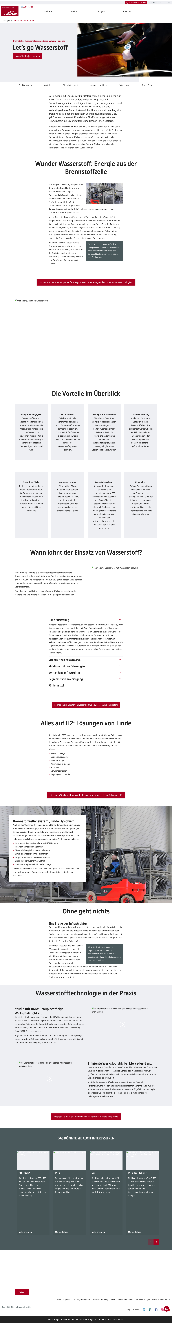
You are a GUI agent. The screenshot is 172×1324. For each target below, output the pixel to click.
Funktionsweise (25, 85)
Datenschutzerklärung (100, 1299)
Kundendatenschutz (125, 1299)
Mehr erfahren (25, 1232)
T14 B (57, 1172)
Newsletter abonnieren (160, 1299)
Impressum (67, 1299)
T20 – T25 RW (24, 1172)
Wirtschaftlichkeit (70, 85)
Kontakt (113, 1299)
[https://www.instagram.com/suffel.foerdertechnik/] (162, 1309)
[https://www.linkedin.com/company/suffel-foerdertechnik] (144, 1309)
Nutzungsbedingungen (82, 1299)
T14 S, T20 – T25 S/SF (137, 1172)
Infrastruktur (124, 85)
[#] (120, 620)
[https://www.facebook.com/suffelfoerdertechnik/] (156, 1309)
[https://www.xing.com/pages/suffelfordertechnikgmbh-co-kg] (150, 1309)
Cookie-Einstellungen (142, 1299)
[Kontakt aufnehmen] (166, 1308)
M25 (93, 1172)
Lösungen (6, 20)
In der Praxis (147, 85)
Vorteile (47, 85)
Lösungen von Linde (98, 85)
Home (59, 1299)
